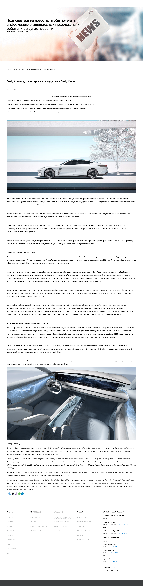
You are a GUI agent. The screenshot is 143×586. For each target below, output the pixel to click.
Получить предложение (38, 526)
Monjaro (10, 535)
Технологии (81, 526)
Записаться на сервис (61, 522)
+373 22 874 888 (113, 552)
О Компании (81, 517)
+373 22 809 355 (113, 547)
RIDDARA (10, 544)
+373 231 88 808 (123, 533)
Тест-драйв (34, 522)
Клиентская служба (61, 526)
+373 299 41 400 (113, 561)
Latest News (16, 69)
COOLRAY (10, 522)
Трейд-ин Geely (35, 530)
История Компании (84, 522)
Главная (9, 69)
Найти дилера (35, 517)
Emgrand (10, 517)
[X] (13, 493)
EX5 (8, 553)
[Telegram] (9, 493)
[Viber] (16, 493)
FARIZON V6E (11, 539)
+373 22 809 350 (123, 524)
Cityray (9, 526)
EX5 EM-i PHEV (11, 548)
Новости (80, 535)
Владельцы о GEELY (83, 539)
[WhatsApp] (19, 493)
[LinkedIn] (22, 493)
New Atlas (10, 530)
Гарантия (57, 530)
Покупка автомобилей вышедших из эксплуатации (64, 518)
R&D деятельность (83, 530)
